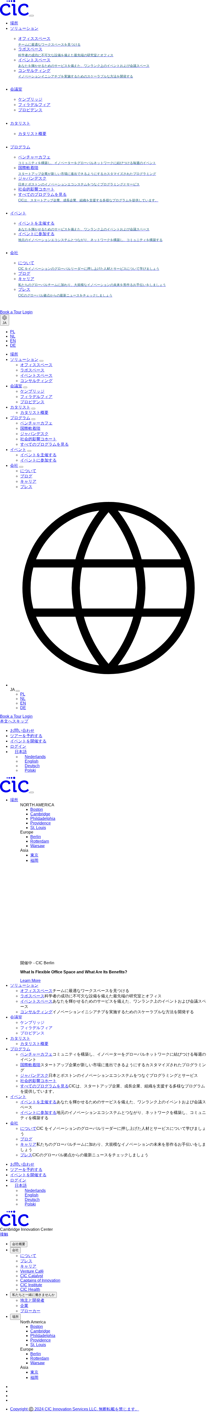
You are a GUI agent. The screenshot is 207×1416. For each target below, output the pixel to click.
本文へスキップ (14, 721)
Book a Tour (10, 312)
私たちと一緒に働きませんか (33, 1295)
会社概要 (18, 1244)
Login (27, 312)
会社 (14, 253)
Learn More (30, 980)
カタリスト (20, 123)
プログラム (20, 147)
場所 (14, 23)
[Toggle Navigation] (32, 792)
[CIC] (15, 14)
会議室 (16, 89)
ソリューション (24, 28)
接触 (4, 1234)
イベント (18, 213)
